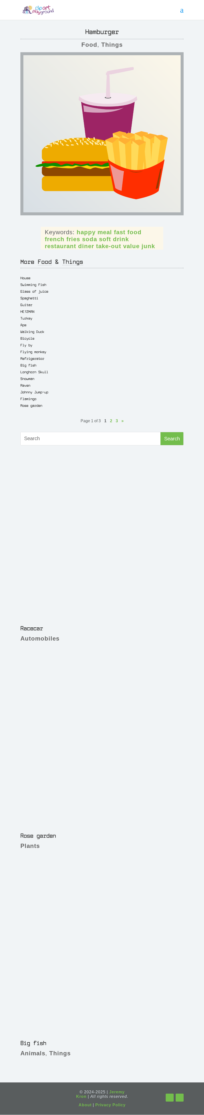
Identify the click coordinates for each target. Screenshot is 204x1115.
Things (112, 44)
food (134, 232)
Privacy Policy (110, 1105)
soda (89, 239)
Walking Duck (32, 331)
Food (89, 44)
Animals (32, 1053)
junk (148, 246)
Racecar (31, 628)
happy (86, 232)
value (131, 246)
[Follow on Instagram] (170, 1098)
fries (73, 239)
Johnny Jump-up (34, 392)
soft (105, 239)
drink (121, 239)
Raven (25, 385)
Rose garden (31, 405)
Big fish (28, 365)
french (54, 239)
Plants (30, 845)
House (25, 278)
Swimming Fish (33, 284)
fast (119, 232)
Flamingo (28, 398)
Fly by (26, 345)
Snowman (27, 378)
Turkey (26, 318)
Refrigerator (32, 358)
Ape (23, 325)
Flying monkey (33, 351)
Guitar (26, 304)
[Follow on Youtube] (180, 1098)
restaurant (60, 246)
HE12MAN (27, 311)
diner (86, 246)
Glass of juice (34, 291)
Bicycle (27, 338)
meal (105, 232)
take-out (108, 246)
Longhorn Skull (34, 372)
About (85, 1105)
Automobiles (39, 638)
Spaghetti (29, 298)
